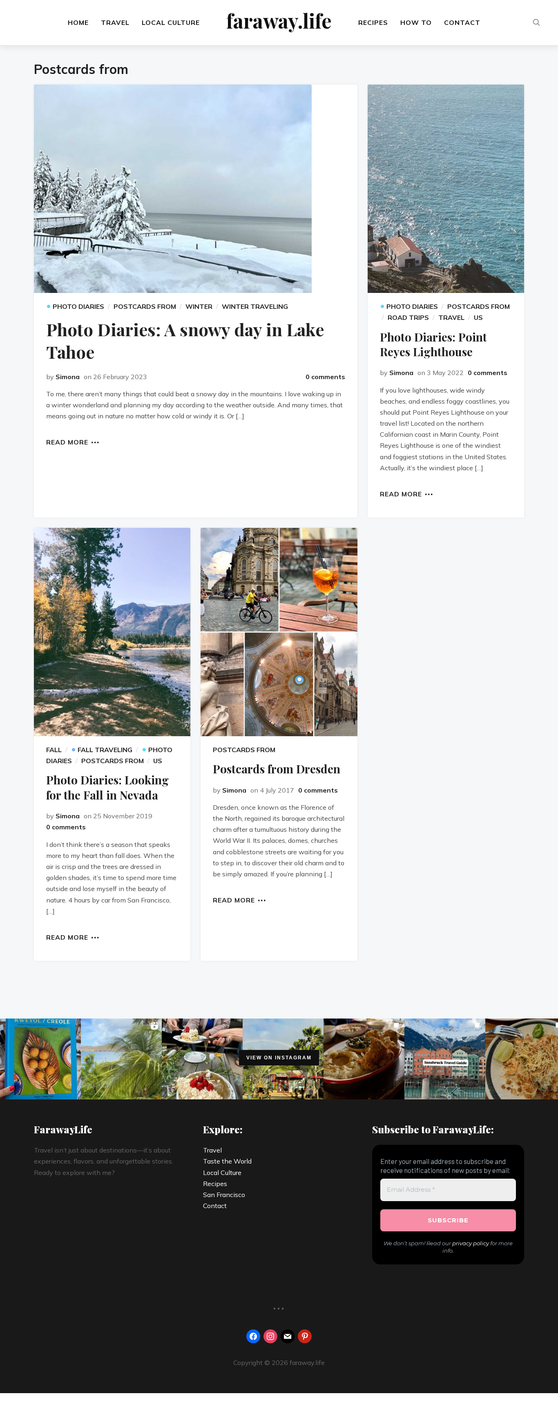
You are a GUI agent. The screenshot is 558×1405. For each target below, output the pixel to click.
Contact (462, 22)
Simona (68, 377)
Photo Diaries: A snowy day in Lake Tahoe (185, 340)
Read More (67, 441)
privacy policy (470, 1243)
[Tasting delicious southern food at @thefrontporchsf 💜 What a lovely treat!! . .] (364, 1059)
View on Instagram (279, 1058)
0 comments (325, 377)
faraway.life (279, 20)
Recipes (373, 22)
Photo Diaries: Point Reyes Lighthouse (433, 344)
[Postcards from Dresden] (279, 632)
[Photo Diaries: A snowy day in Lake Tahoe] (195, 189)
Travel (115, 22)
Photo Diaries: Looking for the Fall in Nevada (107, 787)
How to (416, 22)
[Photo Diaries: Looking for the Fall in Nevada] (112, 632)
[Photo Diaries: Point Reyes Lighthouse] (446, 189)
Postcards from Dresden (276, 768)
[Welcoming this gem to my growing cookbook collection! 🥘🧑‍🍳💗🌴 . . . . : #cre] (40, 1059)
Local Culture (171, 22)
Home (78, 22)
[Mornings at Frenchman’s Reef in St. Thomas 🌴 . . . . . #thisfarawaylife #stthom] (121, 1059)
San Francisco (224, 1195)
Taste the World (227, 1161)
